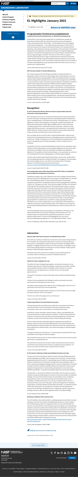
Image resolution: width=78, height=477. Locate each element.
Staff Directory (7, 24)
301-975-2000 (4, 460)
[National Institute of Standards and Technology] (12, 452)
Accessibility (12, 468)
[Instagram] (61, 453)
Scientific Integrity (17, 471)
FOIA (62, 468)
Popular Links (6, 27)
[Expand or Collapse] (23, 14)
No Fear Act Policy (55, 468)
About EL (5, 14)
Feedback (72, 458)
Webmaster (3, 462)
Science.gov (51, 471)
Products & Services (8, 22)
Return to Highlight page (63, 27)
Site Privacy (5, 468)
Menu (74, 3)
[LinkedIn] (58, 453)
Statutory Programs (8, 19)
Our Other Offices (18, 462)
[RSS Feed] (71, 453)
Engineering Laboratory (15, 7)
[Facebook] (55, 453)
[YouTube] (65, 453)
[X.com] (51, 453)
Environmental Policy (70, 468)
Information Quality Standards (31, 471)
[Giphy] (68, 453)
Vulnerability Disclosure (44, 468)
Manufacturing (52, 430)
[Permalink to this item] (76, 28)
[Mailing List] (75, 453)
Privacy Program (20, 468)
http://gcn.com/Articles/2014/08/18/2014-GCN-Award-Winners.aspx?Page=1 (47, 165)
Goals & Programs (8, 17)
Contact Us (10, 462)
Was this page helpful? (38, 445)
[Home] (5, 3)
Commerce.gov (42, 471)
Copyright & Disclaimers (31, 468)
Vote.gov (62, 471)
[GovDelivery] (13, 37)
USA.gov (57, 471)
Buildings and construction (37, 430)
